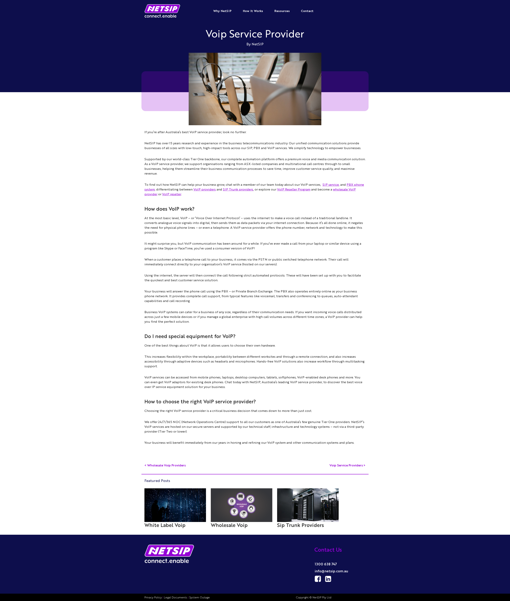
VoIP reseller (171, 194)
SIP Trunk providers (238, 189)
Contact (307, 11)
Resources (282, 11)
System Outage (199, 597)
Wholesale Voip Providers (166, 465)
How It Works (253, 11)
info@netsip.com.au (331, 570)
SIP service (331, 184)
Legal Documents (175, 597)
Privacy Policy (153, 597)
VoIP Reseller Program (293, 189)
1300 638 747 (326, 563)
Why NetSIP (222, 11)
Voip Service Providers (346, 465)
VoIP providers (204, 189)
